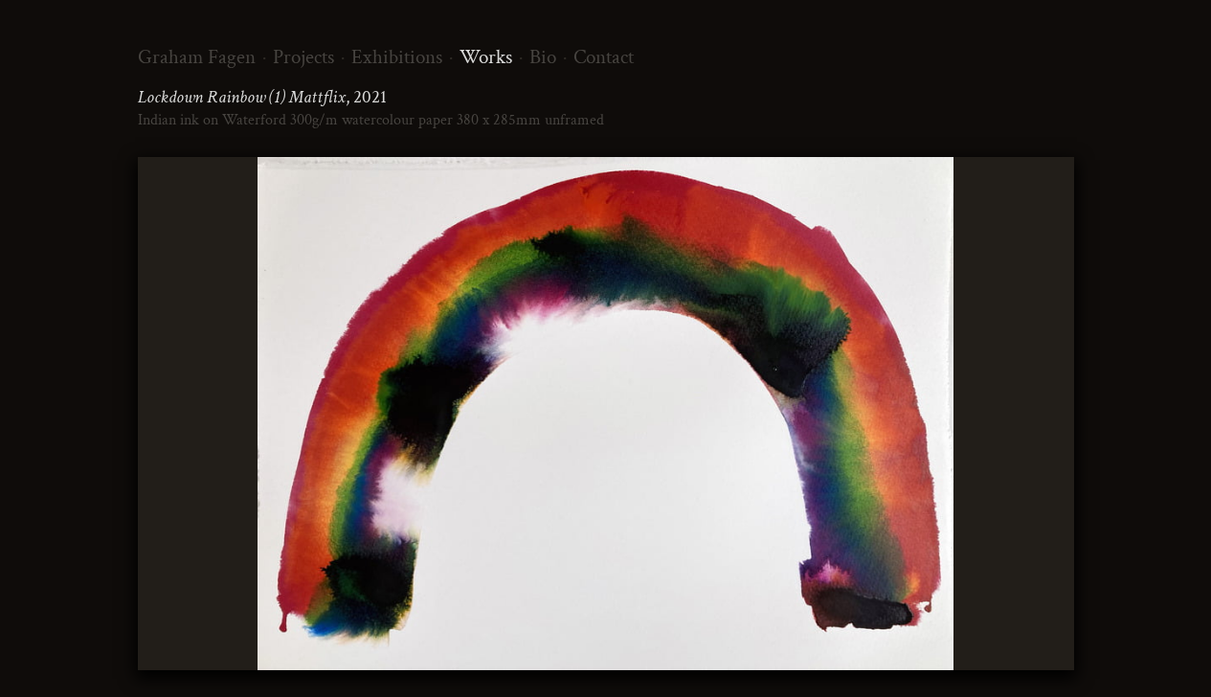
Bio (542, 57)
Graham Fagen (197, 57)
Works (486, 57)
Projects (303, 57)
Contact (603, 57)
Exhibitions (396, 57)
